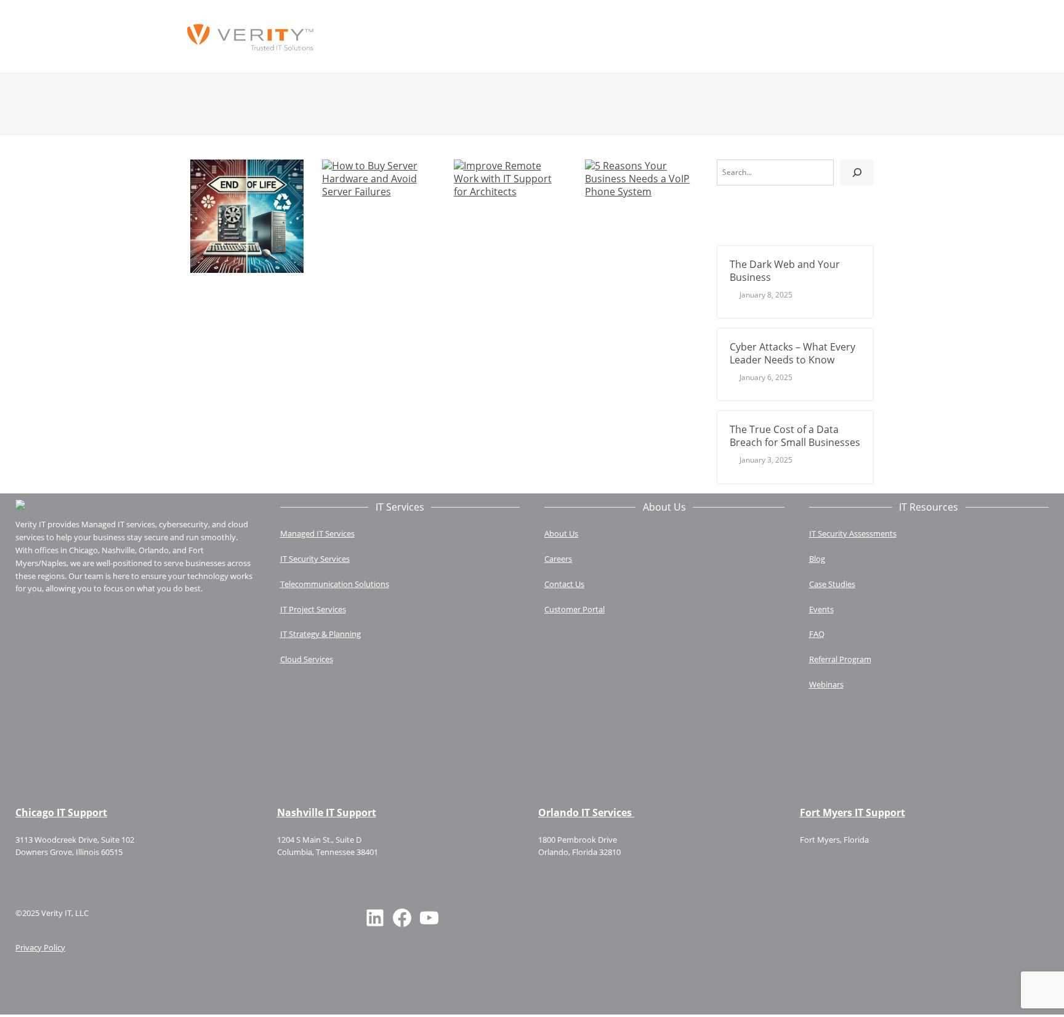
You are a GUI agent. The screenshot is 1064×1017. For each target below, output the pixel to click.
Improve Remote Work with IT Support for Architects (503, 219)
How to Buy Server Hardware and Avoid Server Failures (365, 219)
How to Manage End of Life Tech (238, 289)
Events (821, 609)
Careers (558, 558)
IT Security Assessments (853, 533)
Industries (604, 37)
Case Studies (832, 584)
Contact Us (674, 37)
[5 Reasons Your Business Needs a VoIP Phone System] (641, 178)
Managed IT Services (446, 37)
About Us (536, 37)
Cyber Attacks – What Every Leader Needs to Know (792, 353)
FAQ (816, 633)
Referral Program (840, 659)
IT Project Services (313, 609)
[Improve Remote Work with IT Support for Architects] (510, 178)
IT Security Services (315, 558)
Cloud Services (306, 659)
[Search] (857, 172)
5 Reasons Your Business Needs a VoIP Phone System (637, 219)
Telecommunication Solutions (334, 584)
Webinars (826, 684)
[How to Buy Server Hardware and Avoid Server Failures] (378, 178)
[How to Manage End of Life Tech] (247, 215)
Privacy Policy (40, 947)
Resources (738, 37)
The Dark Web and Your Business (785, 270)
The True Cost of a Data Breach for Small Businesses (795, 436)
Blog (817, 558)
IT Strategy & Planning (320, 633)
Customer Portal (574, 609)
